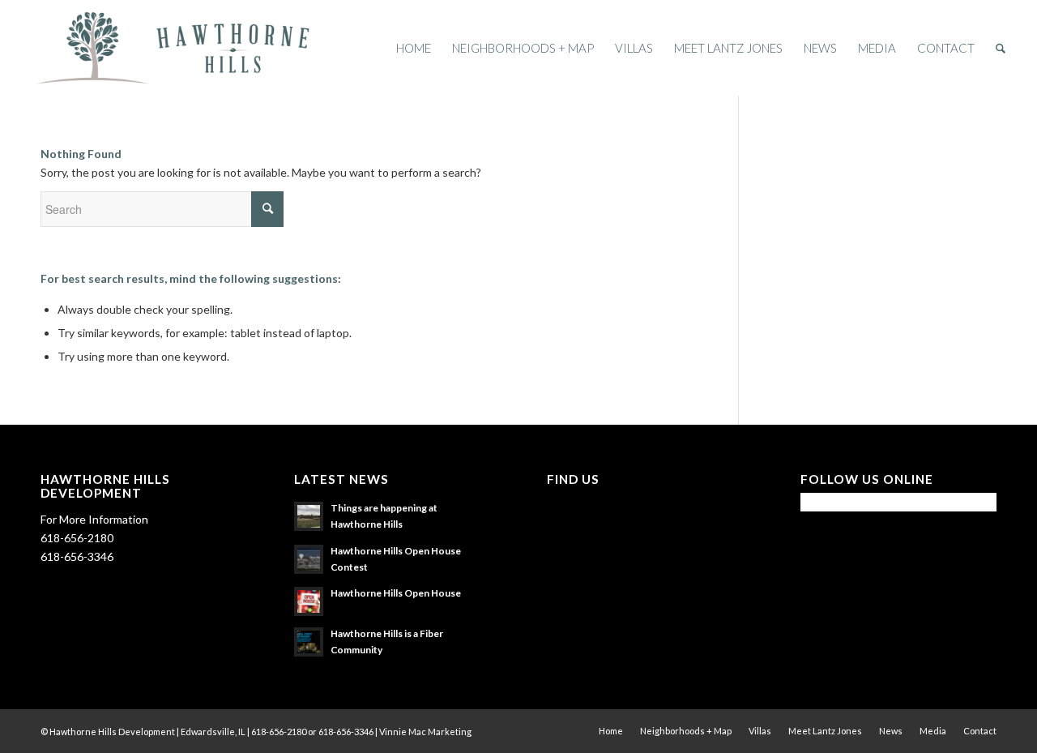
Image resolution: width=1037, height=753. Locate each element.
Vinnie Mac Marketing (425, 731)
